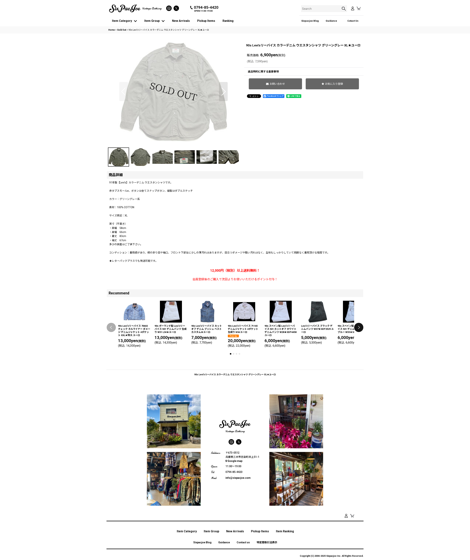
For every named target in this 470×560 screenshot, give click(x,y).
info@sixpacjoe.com (238, 477)
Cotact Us (352, 20)
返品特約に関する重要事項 (263, 71)
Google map (234, 460)
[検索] (344, 8)
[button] (123, 91)
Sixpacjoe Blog (310, 20)
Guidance (331, 20)
